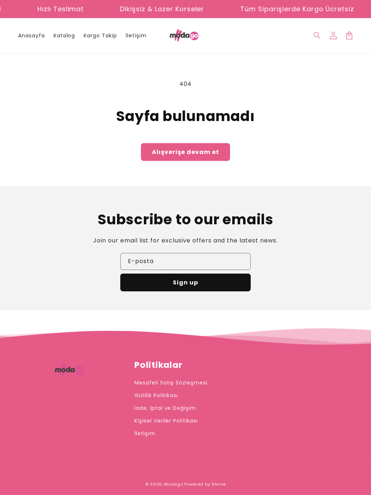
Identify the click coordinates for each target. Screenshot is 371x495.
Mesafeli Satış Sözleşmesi (171, 382)
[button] (317, 35)
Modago (173, 484)
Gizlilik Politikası (156, 395)
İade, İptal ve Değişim (165, 408)
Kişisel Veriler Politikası (166, 420)
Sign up (185, 282)
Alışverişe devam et (185, 152)
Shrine (219, 484)
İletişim (144, 433)
